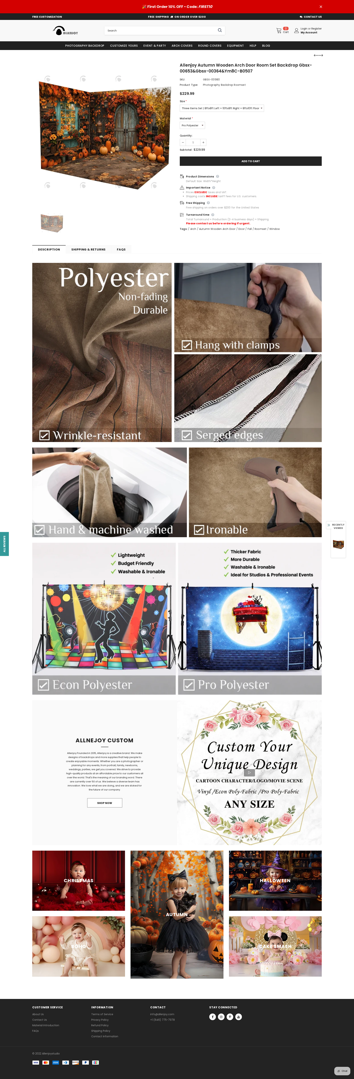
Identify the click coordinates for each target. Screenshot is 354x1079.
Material (186, 118)
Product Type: (189, 85)
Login (304, 28)
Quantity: (186, 135)
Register (316, 28)
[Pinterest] (230, 1017)
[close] (321, 6)
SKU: (182, 79)
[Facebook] (212, 1017)
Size (183, 101)
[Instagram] (221, 1017)
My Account (309, 32)
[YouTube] (238, 1017)
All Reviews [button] (4, 544)
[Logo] (65, 30)
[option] (103, 135)
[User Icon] (296, 30)
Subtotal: (186, 150)
